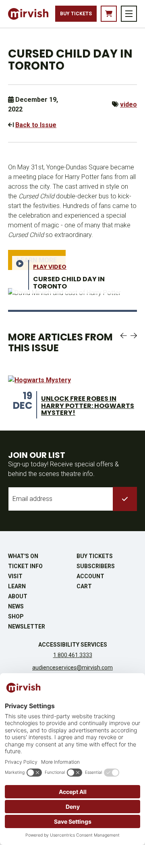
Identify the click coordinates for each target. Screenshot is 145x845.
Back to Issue (35, 125)
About (17, 596)
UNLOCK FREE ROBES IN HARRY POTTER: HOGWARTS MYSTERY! (87, 405)
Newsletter (26, 626)
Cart (84, 586)
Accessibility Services (72, 644)
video (128, 104)
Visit (15, 576)
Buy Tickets (76, 13)
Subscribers (96, 566)
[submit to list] (125, 499)
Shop (16, 616)
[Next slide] (133, 335)
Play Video (49, 267)
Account (90, 576)
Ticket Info (25, 566)
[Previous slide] (123, 335)
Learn (17, 586)
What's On (23, 556)
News (16, 606)
